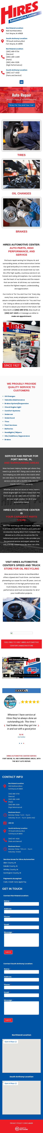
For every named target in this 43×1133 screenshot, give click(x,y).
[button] (21, 82)
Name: (7, 901)
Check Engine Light (13, 407)
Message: (9, 932)
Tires (21, 154)
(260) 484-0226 (12, 62)
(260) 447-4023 (12, 73)
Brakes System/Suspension (17, 403)
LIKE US (11, 823)
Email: (7, 925)
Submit (8, 952)
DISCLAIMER (28, 1123)
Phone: (7, 917)
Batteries (9, 429)
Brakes (21, 231)
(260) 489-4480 (13, 57)
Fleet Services (11, 425)
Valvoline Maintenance (15, 400)
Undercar (9, 414)
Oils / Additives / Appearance (17, 436)
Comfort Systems (12, 411)
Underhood (10, 418)
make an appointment (21, 316)
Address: (8, 909)
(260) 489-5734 (12, 51)
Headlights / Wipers (13, 432)
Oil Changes (21, 193)
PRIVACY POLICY (16, 1123)
